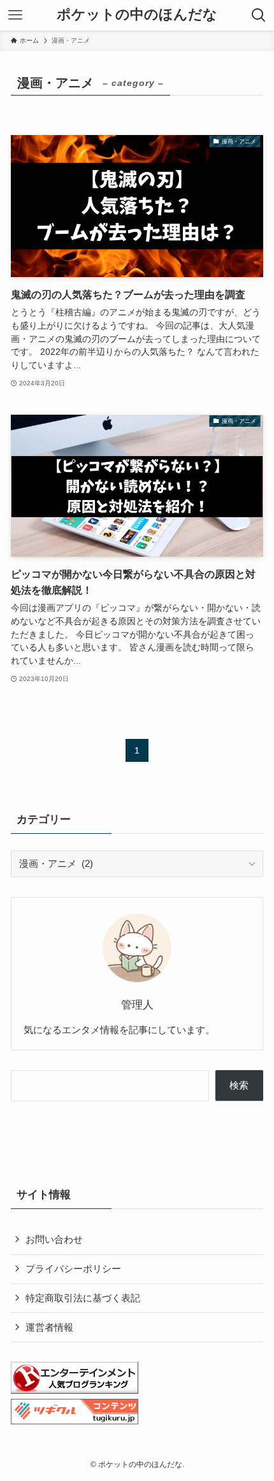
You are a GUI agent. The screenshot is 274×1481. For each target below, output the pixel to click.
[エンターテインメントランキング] (74, 1390)
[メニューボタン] (15, 15)
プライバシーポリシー (73, 1268)
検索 (239, 1085)
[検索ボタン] (258, 15)
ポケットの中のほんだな (137, 15)
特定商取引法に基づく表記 (82, 1297)
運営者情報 (49, 1327)
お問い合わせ (54, 1239)
